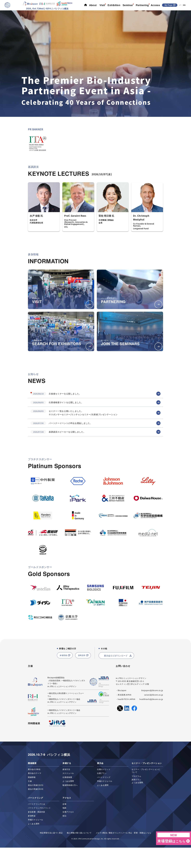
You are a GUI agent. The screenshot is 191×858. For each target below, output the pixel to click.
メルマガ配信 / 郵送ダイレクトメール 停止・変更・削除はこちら (123, 832)
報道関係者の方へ (70, 785)
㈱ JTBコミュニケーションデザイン (61, 686)
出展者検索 (67, 777)
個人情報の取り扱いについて (79, 832)
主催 (30, 781)
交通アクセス (68, 811)
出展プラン (102, 773)
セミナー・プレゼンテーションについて (146, 770)
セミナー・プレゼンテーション (147, 763)
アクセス (66, 797)
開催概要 (32, 763)
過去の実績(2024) (35, 789)
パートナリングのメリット (39, 807)
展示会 (100, 763)
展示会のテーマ (34, 773)
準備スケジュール (104, 781)
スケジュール (68, 773)
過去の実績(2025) (35, 785)
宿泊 (64, 815)
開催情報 (32, 777)
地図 (64, 807)
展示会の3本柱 (34, 769)
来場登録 (63, 655)
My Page (168, 5)
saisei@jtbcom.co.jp (153, 694)
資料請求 (82, 655)
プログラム (136, 776)
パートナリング (103, 777)
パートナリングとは (36, 804)
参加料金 (32, 815)
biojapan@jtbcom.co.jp (152, 690)
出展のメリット (103, 769)
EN (184, 5)
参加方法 (66, 769)
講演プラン (136, 779)
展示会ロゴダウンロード (116, 655)
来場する (66, 763)
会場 (64, 804)
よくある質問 (68, 781)
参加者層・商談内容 (36, 811)
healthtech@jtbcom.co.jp (151, 699)
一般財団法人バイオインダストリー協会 (63, 699)
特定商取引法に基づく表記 (51, 832)
